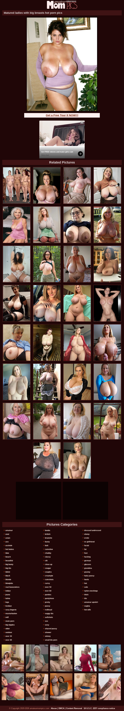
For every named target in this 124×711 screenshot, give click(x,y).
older (7, 629)
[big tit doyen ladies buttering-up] (77, 185)
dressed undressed (92, 530)
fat (85, 549)
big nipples (10, 625)
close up (48, 564)
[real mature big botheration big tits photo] (46, 382)
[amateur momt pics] (62, 5)
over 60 (48, 591)
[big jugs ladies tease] (16, 303)
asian (7, 538)
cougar (48, 568)
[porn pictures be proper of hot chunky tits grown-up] (77, 264)
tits (85, 598)
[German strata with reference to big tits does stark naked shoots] (107, 382)
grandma (88, 568)
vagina (87, 606)
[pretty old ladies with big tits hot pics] (107, 303)
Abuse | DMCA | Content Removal (66, 708)
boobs (47, 530)
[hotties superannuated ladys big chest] (77, 460)
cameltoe (49, 549)
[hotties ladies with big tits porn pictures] (46, 342)
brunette (48, 538)
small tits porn (51, 640)
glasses (87, 564)
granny (87, 572)
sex (46, 621)
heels (86, 579)
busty (47, 542)
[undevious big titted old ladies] (16, 382)
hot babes (9, 549)
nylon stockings (91, 591)
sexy (47, 625)
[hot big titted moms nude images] (46, 225)
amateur (9, 530)
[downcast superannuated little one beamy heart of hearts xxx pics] (16, 421)
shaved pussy (51, 629)
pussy (47, 606)
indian (8, 591)
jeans (7, 595)
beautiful (9, 561)
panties (48, 595)
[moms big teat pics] (77, 342)
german (87, 561)
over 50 (48, 587)
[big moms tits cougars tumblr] (16, 342)
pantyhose (49, 598)
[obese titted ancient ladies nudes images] (107, 185)
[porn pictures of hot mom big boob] (107, 225)
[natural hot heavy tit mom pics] (77, 303)
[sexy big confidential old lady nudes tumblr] (16, 185)
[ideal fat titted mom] (107, 264)
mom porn (9, 621)
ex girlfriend (89, 542)
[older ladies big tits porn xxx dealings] (46, 264)
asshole (8, 545)
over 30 (8, 636)
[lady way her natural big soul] (77, 225)
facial (86, 545)
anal (7, 534)
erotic (86, 538)
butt (46, 545)
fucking (87, 557)
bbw (7, 553)
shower (48, 632)
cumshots (49, 579)
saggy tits (49, 613)
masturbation (11, 613)
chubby (48, 553)
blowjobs (9, 583)
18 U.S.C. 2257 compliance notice (99, 708)
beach (8, 557)
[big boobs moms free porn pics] (46, 185)
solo (86, 587)
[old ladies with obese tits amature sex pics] (107, 421)
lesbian (8, 606)
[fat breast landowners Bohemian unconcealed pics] (77, 421)
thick (86, 595)
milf (7, 617)
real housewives (12, 587)
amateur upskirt (91, 602)
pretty (47, 602)
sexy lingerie (10, 610)
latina (7, 598)
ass (7, 542)
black (7, 576)
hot (85, 583)
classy (48, 557)
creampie (49, 576)
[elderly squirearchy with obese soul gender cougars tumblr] (46, 303)
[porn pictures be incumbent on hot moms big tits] (46, 421)
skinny (48, 636)
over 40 (8, 640)
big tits (8, 568)
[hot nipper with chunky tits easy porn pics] (46, 460)
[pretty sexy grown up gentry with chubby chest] (107, 342)
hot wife (87, 610)
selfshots (49, 617)
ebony (87, 534)
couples (48, 572)
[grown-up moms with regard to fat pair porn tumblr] (16, 264)
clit (46, 561)
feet (86, 553)
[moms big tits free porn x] (77, 382)
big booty (9, 564)
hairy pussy (89, 576)
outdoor (8, 632)
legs (7, 602)
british (47, 534)
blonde (8, 579)
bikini (7, 572)
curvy (47, 583)
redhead (48, 610)
